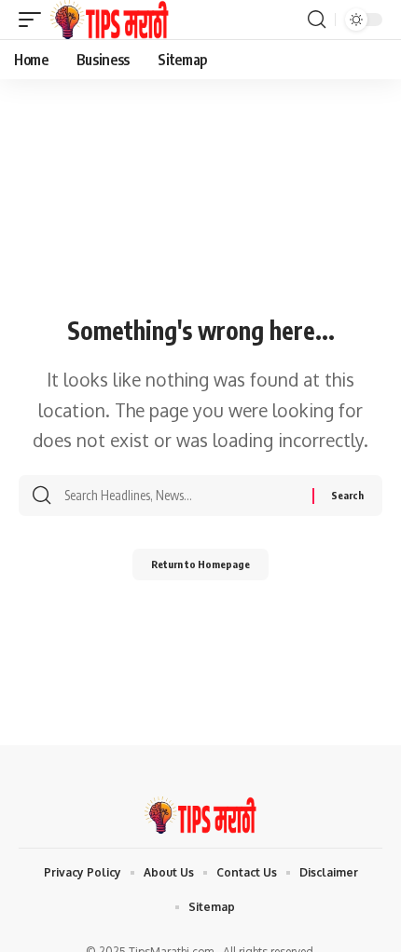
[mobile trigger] (34, 19)
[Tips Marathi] (109, 19)
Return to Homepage (200, 564)
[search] (316, 19)
